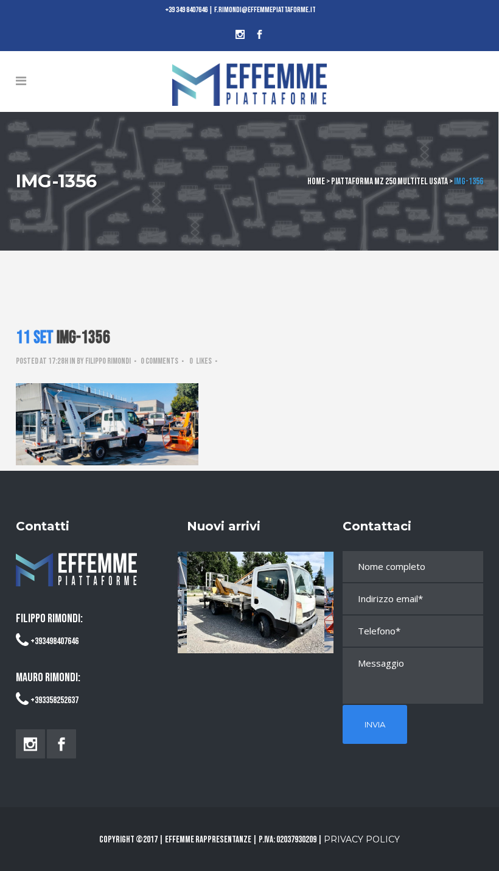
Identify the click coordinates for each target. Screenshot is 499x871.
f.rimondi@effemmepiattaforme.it (265, 10)
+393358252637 (54, 700)
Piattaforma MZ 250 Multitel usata (389, 181)
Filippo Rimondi (108, 361)
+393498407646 (54, 641)
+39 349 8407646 (187, 10)
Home (316, 181)
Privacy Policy (362, 839)
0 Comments (159, 361)
